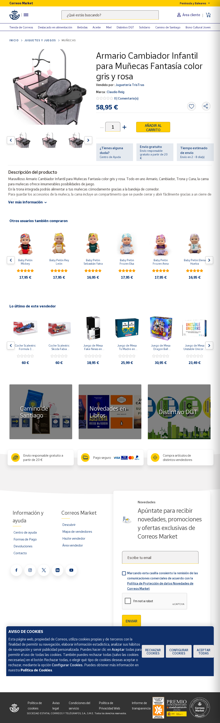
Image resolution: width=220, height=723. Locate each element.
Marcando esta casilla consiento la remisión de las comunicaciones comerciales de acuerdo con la (162, 580)
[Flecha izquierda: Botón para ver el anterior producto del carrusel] (11, 140)
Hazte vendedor (73, 538)
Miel (109, 27)
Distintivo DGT (125, 27)
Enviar (131, 621)
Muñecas (69, 40)
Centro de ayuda (25, 532)
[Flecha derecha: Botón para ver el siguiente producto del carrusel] (88, 140)
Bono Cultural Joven (198, 27)
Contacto (20, 553)
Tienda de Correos (21, 27)
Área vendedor (72, 545)
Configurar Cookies (178, 651)
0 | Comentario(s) (126, 98)
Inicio (14, 40)
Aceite (97, 27)
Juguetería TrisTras (129, 85)
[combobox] (110, 15)
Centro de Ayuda (110, 157)
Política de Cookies (36, 670)
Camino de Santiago (167, 27)
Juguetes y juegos (40, 40)
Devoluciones (23, 546)
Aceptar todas (203, 651)
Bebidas (82, 27)
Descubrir (69, 525)
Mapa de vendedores (77, 531)
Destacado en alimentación (55, 27)
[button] (124, 126)
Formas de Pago (25, 539)
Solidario (144, 27)
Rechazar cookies (153, 651)
